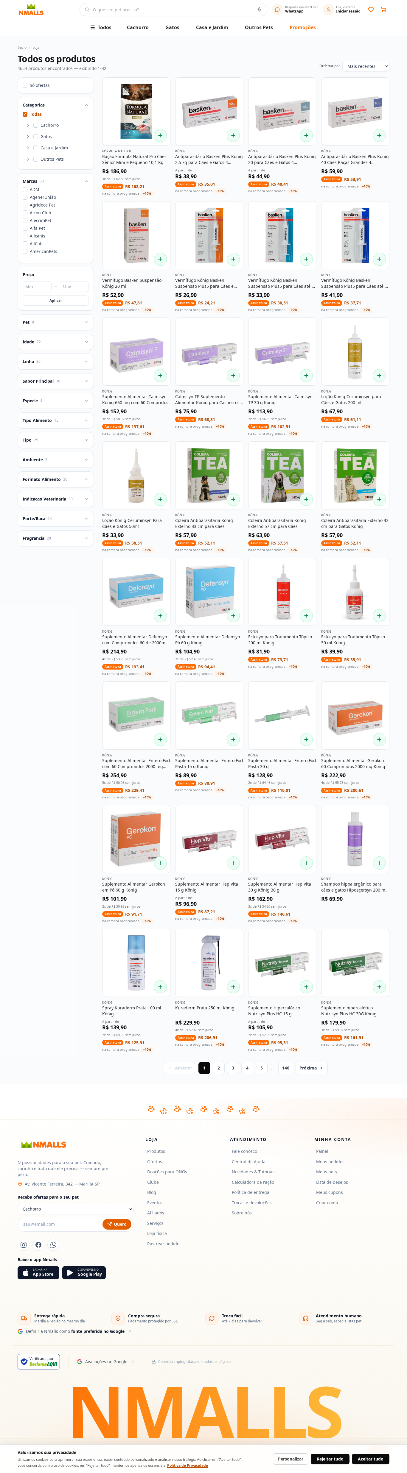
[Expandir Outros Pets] (28, 159)
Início (22, 47)
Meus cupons (329, 1192)
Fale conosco (244, 1151)
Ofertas (154, 1161)
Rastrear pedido (163, 1244)
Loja (35, 47)
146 (285, 1068)
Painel (322, 1151)
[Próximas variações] (221, 137)
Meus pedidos (330, 1161)
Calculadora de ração (253, 1182)
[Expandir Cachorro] (28, 125)
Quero (120, 1224)
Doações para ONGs (167, 1172)
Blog (151, 1192)
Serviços (155, 1223)
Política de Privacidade (187, 1465)
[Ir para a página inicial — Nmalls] (46, 9)
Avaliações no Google (106, 1361)
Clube (153, 1182)
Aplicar (55, 300)
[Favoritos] (371, 9)
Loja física (157, 1233)
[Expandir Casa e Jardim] (28, 148)
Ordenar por (329, 66)
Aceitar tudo (370, 1459)
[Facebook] (38, 1245)
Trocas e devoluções (252, 1202)
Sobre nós (242, 1213)
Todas (32, 114)
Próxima (308, 1068)
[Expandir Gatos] (28, 136)
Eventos (155, 1202)
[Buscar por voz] (259, 9)
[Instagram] (23, 1245)
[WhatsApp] (53, 1245)
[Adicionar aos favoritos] (161, 86)
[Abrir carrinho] (383, 9)
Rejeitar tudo (330, 1459)
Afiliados (155, 1213)
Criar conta (327, 1202)
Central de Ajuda (248, 1161)
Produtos (156, 1151)
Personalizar (290, 1459)
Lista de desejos (332, 1182)
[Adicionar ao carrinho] (160, 135)
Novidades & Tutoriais (254, 1172)
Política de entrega (250, 1192)
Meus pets (326, 1172)
